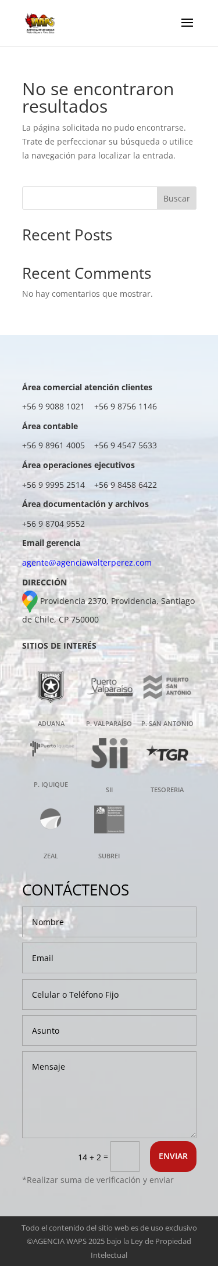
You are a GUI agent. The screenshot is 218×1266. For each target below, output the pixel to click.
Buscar (176, 198)
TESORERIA (167, 789)
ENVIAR (173, 1155)
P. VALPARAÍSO (109, 723)
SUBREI (109, 855)
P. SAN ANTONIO (167, 723)
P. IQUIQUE (51, 784)
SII (109, 789)
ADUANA (51, 723)
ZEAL (51, 855)
